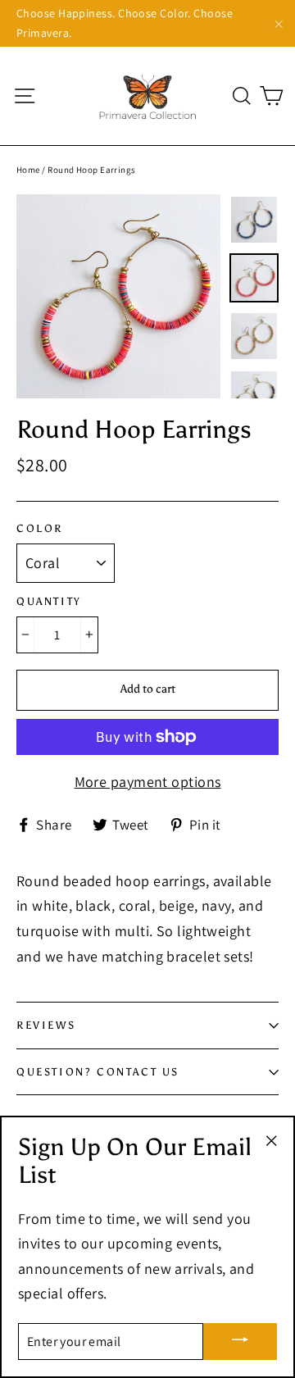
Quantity (49, 601)
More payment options (148, 781)
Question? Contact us (97, 1072)
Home (28, 169)
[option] (118, 296)
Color (39, 528)
